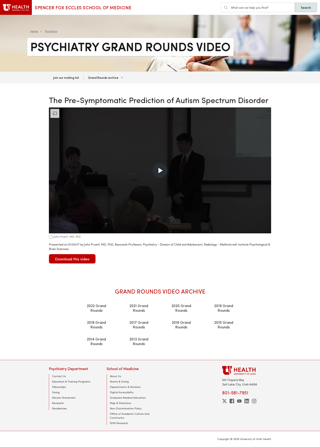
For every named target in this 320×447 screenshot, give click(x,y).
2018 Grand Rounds (96, 324)
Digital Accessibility (122, 392)
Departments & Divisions (125, 387)
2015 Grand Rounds (223, 324)
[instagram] (254, 401)
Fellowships (59, 387)
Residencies (59, 408)
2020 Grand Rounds (181, 308)
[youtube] (239, 401)
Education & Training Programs (71, 381)
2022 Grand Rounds (96, 308)
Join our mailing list (66, 77)
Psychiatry (51, 31)
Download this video (72, 258)
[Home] (16, 7)
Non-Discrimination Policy (125, 408)
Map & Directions (120, 403)
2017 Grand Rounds (138, 324)
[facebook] (232, 401)
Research (58, 403)
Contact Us (59, 376)
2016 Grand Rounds (181, 324)
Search (306, 7)
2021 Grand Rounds (138, 308)
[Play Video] (160, 170)
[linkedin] (246, 401)
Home (34, 31)
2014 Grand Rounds (96, 341)
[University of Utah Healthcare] (246, 370)
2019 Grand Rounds (223, 308)
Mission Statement (64, 397)
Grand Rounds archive (103, 77)
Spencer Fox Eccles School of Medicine (83, 7)
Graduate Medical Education (128, 397)
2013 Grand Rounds (138, 341)
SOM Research (119, 423)
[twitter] (224, 401)
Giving (56, 392)
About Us (115, 376)
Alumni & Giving (119, 381)
